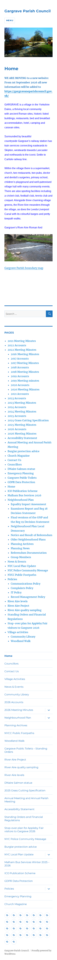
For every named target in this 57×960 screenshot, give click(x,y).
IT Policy (16, 592)
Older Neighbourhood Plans (28, 539)
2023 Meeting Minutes (22, 402)
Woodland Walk (21, 641)
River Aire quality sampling (24, 610)
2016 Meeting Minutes (25, 354)
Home (11, 486)
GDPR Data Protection (21, 482)
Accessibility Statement (22, 438)
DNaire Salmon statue (21, 468)
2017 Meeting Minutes (25, 363)
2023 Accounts (17, 398)
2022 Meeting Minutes (22, 349)
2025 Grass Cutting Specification (28, 420)
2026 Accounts (17, 429)
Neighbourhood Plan (21, 499)
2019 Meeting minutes (25, 380)
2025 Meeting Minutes (22, 424)
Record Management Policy (28, 596)
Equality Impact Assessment (28, 504)
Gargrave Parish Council (27, 11)
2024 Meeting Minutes (22, 411)
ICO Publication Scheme (23, 491)
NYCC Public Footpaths (22, 574)
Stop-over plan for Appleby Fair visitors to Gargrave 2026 (24, 830)
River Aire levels (18, 601)
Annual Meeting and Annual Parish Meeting (26, 800)
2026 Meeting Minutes (22, 433)
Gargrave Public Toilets (22, 477)
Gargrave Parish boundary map (23, 268)
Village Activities (14, 679)
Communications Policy (25, 583)
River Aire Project (18, 605)
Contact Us (14, 460)
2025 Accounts (17, 416)
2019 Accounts (20, 376)
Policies (12, 579)
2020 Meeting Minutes (25, 389)
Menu (9, 20)
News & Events (17, 561)
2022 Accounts (17, 345)
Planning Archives (22, 543)
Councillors (15, 464)
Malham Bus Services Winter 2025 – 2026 (26, 864)
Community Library (23, 636)
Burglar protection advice (23, 451)
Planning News (20, 548)
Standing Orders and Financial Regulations (23, 818)
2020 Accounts (20, 385)
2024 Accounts (17, 407)
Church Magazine (19, 455)
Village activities (18, 632)
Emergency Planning (21, 473)
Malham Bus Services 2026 (24, 495)
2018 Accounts (20, 367)
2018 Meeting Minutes (25, 371)
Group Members (21, 557)
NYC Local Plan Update (22, 566)
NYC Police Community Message (28, 570)
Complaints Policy (22, 588)
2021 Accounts (20, 393)
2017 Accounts (20, 358)
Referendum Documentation (29, 552)
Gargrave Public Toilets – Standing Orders (25, 750)
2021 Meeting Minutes (22, 340)
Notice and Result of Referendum (31, 535)
